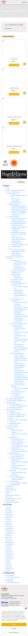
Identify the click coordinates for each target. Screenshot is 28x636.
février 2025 (9, 525)
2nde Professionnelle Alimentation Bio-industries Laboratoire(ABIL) (18, 239)
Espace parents (10, 488)
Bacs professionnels (14, 216)
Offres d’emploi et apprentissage (17, 400)
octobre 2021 (9, 556)
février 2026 (9, 512)
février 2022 (9, 551)
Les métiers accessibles (12, 427)
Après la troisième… (16, 281)
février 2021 (9, 567)
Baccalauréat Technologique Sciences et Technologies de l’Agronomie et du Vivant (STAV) (19, 207)
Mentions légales (10, 500)
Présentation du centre (20, 262)
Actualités (11, 411)
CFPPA (10, 258)
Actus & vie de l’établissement (13, 409)
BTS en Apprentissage (17, 353)
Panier (7, 493)
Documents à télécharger (17, 397)
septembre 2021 (10, 558)
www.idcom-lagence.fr (15, 603)
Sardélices (8, 581)
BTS (10, 248)
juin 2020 (8, 570)
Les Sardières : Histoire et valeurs (17, 414)
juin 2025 (8, 519)
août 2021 (8, 560)
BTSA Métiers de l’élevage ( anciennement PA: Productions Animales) (21, 374)
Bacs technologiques (14, 204)
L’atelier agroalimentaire (15, 404)
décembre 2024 (10, 528)
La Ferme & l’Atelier (11, 402)
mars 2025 (8, 523)
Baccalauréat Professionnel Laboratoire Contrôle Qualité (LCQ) (18, 234)
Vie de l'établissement (11, 582)
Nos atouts (17, 265)
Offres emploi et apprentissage (14, 398)
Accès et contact (13, 425)
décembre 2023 (10, 532)
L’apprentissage (15, 274)
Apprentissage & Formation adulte (14, 257)
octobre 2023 (9, 533)
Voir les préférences (14, 632)
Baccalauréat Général (16, 202)
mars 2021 (8, 565)
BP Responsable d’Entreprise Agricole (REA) (19, 328)
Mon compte (9, 497)
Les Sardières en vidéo (14, 413)
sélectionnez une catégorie (14, 25)
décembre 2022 (10, 542)
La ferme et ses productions (16, 407)
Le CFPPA (8, 579)
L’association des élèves (15, 423)
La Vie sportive (12, 421)
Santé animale (12, 470)
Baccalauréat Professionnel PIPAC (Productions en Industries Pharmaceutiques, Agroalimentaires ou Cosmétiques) (18, 227)
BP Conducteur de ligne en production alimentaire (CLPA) (21, 349)
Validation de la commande (12, 495)
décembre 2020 (10, 568)
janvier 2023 (9, 540)
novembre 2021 (10, 554)
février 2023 (9, 539)
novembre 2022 (10, 544)
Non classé (8, 575)
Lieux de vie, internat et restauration (18, 420)
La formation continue (17, 279)
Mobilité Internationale (20, 269)
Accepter (14, 624)
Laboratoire (12, 428)
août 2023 (8, 535)
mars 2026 (8, 511)
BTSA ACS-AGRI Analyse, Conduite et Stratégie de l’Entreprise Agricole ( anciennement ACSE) (20, 358)
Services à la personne (14, 476)
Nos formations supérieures (18, 391)
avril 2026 (8, 509)
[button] (26, 608)
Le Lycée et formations (12, 577)
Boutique (8, 491)
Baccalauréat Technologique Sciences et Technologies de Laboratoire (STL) (18, 213)
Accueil (7, 188)
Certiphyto (17, 395)
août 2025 (8, 518)
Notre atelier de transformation (19, 405)
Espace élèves (9, 486)
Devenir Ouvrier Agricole (17, 455)
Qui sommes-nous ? (16, 260)
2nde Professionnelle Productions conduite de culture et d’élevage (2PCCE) (19, 244)
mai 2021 (8, 561)
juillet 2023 (8, 537)
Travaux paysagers (14, 481)
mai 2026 (8, 507)
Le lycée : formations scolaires (13, 192)
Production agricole (13, 453)
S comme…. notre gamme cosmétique (15, 190)
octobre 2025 (9, 516)
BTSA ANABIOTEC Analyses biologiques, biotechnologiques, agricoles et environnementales (19, 367)
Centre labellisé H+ (19, 267)
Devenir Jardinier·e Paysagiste (19, 483)
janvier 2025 (9, 526)
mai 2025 (8, 521)
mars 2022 (8, 549)
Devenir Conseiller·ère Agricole (19, 469)
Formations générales (14, 484)
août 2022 (8, 546)
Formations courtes (16, 393)
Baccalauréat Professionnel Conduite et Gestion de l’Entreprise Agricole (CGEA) (18, 220)
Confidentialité (4, 606)
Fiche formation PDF (11, 490)
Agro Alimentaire (13, 437)
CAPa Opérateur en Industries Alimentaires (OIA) (20, 295)
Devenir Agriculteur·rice (17, 456)
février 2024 (9, 530)
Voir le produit (14, 65)
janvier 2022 (9, 553)
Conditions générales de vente (13, 498)
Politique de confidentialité (12, 502)
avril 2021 (8, 563)
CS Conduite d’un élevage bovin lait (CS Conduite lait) (20, 340)
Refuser (14, 628)
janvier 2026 (9, 514)
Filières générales (13, 193)
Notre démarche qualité (20, 264)
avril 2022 (8, 547)
